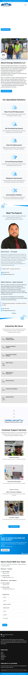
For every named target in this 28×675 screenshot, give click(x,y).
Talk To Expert (5, 550)
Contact (2, 659)
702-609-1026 (5, 308)
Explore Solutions (6, 29)
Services (2, 657)
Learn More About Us (6, 91)
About (2, 653)
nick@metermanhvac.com (8, 274)
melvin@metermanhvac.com (8, 310)
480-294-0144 (5, 272)
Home (2, 652)
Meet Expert (15, 29)
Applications (3, 656)
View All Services (14, 526)
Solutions (3, 655)
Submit (4, 625)
